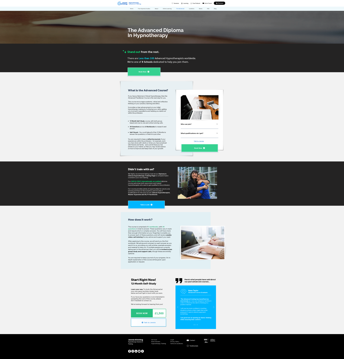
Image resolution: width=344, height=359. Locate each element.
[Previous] (177, 307)
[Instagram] (132, 351)
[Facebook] (129, 351)
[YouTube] (139, 351)
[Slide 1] (194, 324)
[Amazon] (142, 351)
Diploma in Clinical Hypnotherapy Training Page (147, 175)
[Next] (213, 307)
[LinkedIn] (136, 351)
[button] (192, 8)
